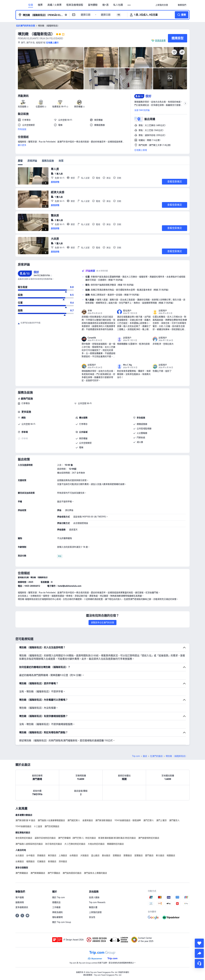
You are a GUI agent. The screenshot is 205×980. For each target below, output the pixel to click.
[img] (51, 68)
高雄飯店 (41, 855)
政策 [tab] (61, 160)
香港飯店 (52, 861)
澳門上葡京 (161, 820)
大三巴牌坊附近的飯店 (74, 844)
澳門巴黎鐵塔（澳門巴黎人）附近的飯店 (77, 838)
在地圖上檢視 (140, 150)
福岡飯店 (30, 861)
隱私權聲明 (57, 917)
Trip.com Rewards (97, 902)
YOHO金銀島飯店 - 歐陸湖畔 (128, 820)
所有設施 (22, 129)
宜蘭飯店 (138, 855)
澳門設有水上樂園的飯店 (95, 873)
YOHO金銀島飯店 (23, 826)
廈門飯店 (149, 855)
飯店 (145, 756)
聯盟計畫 (93, 907)
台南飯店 (73, 855)
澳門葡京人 (174, 820)
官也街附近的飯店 (23, 838)
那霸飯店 (128, 855)
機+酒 (105, 5)
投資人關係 (94, 897)
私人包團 (118, 5)
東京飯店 (52, 855)
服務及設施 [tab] (48, 160)
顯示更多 (22, 145)
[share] (199, 953)
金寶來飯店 (87, 820)
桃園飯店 (171, 855)
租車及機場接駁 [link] (74, 5)
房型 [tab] (20, 160)
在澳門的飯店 (156, 756)
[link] (161, 4)
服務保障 (19, 902)
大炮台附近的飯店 (96, 844)
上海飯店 (63, 855)
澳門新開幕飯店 (37, 873)
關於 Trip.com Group (61, 922)
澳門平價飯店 (54, 873)
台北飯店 (19, 855)
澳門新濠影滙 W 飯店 (25, 820)
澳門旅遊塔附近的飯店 (148, 838)
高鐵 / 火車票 (54, 5)
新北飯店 (160, 855)
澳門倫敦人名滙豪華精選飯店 (51, 820)
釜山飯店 (95, 855)
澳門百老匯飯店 (52, 826)
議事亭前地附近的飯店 (45, 838)
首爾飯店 (117, 855)
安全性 (92, 917)
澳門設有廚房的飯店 (72, 873)
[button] (129, 5)
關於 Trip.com (58, 897)
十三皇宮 (38, 826)
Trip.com (136, 756)
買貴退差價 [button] (160, 40)
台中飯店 (30, 855)
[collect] (199, 943)
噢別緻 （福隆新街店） (36, 34)
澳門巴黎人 (148, 820)
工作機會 (56, 907)
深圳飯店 (63, 861)
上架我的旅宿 (95, 912)
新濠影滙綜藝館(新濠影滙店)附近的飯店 (117, 838)
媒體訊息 (56, 902)
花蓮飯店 (41, 861)
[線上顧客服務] (199, 963)
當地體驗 (93, 5)
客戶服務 (19, 897)
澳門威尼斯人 (73, 820)
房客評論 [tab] (32, 160)
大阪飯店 (84, 855)
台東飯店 (19, 861)
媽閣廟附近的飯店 (115, 844)
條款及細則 (57, 912)
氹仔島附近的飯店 (53, 844)
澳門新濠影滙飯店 (103, 820)
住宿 (30, 5)
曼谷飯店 (106, 855)
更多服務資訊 (21, 907)
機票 (40, 5)
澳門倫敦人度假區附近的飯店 (29, 844)
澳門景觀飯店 (21, 873)
